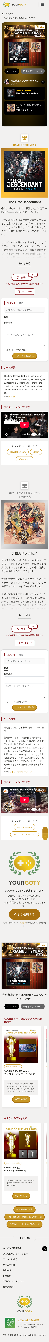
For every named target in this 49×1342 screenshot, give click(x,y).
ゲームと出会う (10, 1259)
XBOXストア (24, 459)
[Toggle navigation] (42, 4)
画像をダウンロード (32, 71)
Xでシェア (12, 71)
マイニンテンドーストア (20, 771)
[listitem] (43, 82)
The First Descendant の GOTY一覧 (24, 1216)
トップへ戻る (25, 1238)
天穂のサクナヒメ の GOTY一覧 (24, 1224)
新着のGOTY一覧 (24, 1209)
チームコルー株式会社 (28, 1319)
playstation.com (18, 452)
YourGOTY (9, 13)
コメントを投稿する (24, 355)
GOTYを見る (21, 1099)
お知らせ (7, 1270)
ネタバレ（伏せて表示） (17, 350)
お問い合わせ (9, 1286)
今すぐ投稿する (24, 914)
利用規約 (23, 923)
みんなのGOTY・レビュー (15, 1253)
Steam (12, 396)
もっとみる (24, 263)
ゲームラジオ (9, 1264)
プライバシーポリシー (13, 1281)
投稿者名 (8, 322)
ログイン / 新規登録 (12, 1248)
